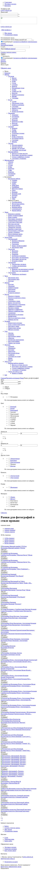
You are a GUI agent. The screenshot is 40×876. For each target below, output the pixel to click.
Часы (6, 276)
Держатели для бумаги (19, 274)
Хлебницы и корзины (19, 256)
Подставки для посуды (19, 259)
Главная (3, 378)
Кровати (14, 128)
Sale (5, 375)
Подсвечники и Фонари (15, 230)
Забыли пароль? (10, 48)
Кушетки (11, 172)
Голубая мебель (17, 202)
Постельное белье (13, 353)
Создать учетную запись (8, 52)
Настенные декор (17, 247)
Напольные (11, 289)
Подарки (7, 321)
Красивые (13, 460)
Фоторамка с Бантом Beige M (10, 783)
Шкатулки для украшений (20, 271)
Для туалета (12, 272)
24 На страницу (9, 540)
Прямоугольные (13, 287)
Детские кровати (17, 145)
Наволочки (11, 351)
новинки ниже (9, 528)
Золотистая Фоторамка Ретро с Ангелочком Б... (16, 707)
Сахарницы (12, 313)
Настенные (11, 291)
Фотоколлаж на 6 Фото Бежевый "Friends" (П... (16, 743)
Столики (14, 84)
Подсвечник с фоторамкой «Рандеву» (13, 766)
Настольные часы (13, 279)
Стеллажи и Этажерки (19, 158)
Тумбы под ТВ (16, 91)
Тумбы (14, 90)
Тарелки (10, 299)
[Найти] (18, 14)
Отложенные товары (11, 35)
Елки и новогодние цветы (16, 324)
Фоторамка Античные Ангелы (10, 654)
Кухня (10, 100)
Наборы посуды (13, 319)
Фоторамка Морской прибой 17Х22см (13, 548)
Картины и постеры (14, 225)
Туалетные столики (18, 133)
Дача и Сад (7, 361)
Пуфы (14, 81)
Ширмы (14, 142)
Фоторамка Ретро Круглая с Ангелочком (14, 618)
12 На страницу (9, 538)
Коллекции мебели (14, 178)
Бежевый (13, 406)
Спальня (11, 126)
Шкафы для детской (18, 148)
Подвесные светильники (16, 340)
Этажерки (15, 115)
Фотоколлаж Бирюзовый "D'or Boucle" (13, 597)
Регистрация (9, 45)
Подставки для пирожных (20, 257)
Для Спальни (14, 477)
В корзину (4, 551)
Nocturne (14, 195)
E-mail (3, 47)
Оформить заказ (6, 68)
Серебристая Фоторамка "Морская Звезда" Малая (16, 555)
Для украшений (13, 267)
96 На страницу (9, 543)
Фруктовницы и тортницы (16, 304)
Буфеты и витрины (18, 95)
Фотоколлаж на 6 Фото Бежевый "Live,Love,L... (16, 736)
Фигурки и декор (13, 326)
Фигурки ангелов (13, 224)
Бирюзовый (14, 410)
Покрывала (11, 348)
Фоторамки (14, 397)
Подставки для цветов (15, 219)
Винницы (15, 251)
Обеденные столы (17, 103)
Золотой (13, 412)
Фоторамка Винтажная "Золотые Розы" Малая (15, 590)
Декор (6, 212)
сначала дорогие (9, 532)
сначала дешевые (9, 530)
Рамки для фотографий (15, 215)
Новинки (7, 73)
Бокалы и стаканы (14, 296)
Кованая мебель (13, 152)
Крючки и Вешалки (18, 241)
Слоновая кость (17, 209)
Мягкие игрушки (13, 329)
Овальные (11, 286)
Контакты (7, 5)
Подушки (11, 350)
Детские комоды (17, 147)
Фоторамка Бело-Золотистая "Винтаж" (13, 722)
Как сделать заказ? (10, 850)
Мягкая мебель (9, 160)
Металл (12, 499)
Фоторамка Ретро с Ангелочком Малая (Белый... (16, 670)
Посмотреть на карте (11, 862)
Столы (14, 83)
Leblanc (14, 182)
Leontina (14, 180)
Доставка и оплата (10, 4)
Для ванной (12, 262)
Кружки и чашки (13, 308)
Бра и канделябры (14, 341)
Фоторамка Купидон (7, 647)
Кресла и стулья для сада (20, 153)
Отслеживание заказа (7, 39)
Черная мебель (16, 210)
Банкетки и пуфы (17, 121)
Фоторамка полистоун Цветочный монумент (15, 811)
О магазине (8, 2)
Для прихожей (12, 239)
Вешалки (15, 120)
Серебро (13, 419)
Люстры (10, 333)
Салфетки (11, 355)
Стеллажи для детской (19, 150)
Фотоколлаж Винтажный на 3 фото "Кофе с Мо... (16, 583)
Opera (14, 190)
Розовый (13, 418)
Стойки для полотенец (19, 266)
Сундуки (15, 118)
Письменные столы (18, 88)
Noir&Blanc (15, 187)
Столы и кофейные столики (21, 157)
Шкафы (14, 96)
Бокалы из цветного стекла (16, 298)
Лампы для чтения (14, 343)
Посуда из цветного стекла (16, 318)
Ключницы (15, 242)
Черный (12, 425)
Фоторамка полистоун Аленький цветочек (14, 797)
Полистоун (13, 502)
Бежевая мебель (17, 207)
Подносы (15, 252)
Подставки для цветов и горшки (22, 155)
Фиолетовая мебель (18, 204)
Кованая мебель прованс (16, 363)
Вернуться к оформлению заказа (11, 866)
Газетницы (15, 244)
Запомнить (6, 56)
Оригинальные (15, 462)
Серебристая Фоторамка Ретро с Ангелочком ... (16, 686)
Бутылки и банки (17, 261)
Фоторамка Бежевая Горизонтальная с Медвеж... (16, 714)
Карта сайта (8, 841)
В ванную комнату (14, 293)
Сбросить (4, 513)
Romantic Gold (16, 194)
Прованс (13, 464)
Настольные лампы (14, 336)
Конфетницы (12, 316)
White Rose (15, 185)
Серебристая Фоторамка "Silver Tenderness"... (15, 569)
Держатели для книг (14, 227)
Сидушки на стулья (14, 356)
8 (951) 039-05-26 (6, 10)
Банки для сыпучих (14, 303)
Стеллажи (15, 98)
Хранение (15, 254)
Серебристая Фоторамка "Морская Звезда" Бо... (16, 562)
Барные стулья (16, 108)
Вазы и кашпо (12, 217)
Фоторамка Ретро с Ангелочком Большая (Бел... (16, 679)
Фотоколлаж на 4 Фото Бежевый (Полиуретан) (16, 729)
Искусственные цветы (15, 234)
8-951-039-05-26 (28, 857)
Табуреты (15, 110)
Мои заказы (8, 33)
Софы (10, 170)
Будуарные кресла (17, 138)
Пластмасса (14, 501)
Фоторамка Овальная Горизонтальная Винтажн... (16, 633)
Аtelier (14, 183)
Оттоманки (15, 116)
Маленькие (13, 487)
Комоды (14, 86)
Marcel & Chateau (17, 188)
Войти (3, 45)
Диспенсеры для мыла (19, 264)
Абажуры (11, 338)
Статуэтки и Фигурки (15, 222)
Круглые (11, 281)
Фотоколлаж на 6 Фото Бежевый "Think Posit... (15, 750)
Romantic (15, 192)
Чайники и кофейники (15, 309)
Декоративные (15, 458)
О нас (6, 837)
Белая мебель (16, 205)
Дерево (12, 497)
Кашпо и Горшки (17, 373)
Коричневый (14, 414)
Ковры (10, 358)
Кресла (14, 78)
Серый (12, 421)
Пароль (3, 48)
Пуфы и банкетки (17, 136)
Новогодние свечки (14, 328)
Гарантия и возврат (10, 849)
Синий (12, 423)
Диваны (14, 79)
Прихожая (11, 113)
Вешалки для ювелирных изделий (23, 269)
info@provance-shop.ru (8, 858)
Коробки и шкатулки (14, 229)
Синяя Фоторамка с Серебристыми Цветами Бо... (16, 611)
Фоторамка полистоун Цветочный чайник (14, 804)
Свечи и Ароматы (14, 232)
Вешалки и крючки (14, 214)
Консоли (14, 93)
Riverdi (14, 197)
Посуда (6, 294)
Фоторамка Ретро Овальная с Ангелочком (14, 640)
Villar (13, 199)
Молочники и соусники (15, 314)
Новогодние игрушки (15, 323)
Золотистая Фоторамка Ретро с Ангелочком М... (16, 700)
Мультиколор (14, 416)
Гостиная (11, 76)
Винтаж (12, 466)
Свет (6, 331)
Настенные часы (13, 277)
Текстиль (7, 345)
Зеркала (6, 282)
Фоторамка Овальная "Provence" (11, 604)
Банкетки (11, 168)
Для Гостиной (14, 476)
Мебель (6, 74)
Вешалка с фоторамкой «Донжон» (11, 776)
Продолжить (5, 868)
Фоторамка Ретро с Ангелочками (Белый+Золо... (16, 661)
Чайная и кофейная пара (16, 311)
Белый (12, 408)
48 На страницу (9, 541)
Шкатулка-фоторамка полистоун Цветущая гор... (16, 790)
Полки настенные (17, 111)
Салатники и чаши (14, 301)
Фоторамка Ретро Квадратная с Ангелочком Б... (16, 625)
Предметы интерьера (14, 235)
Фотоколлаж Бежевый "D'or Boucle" (12, 576)
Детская (10, 143)
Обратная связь (9, 839)
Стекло (12, 506)
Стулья (14, 101)
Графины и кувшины (15, 306)
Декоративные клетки (15, 220)
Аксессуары (8, 237)
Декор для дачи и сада (15, 371)
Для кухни (11, 249)
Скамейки (15, 125)
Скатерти (11, 346)
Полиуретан (14, 504)
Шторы (10, 360)
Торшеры (11, 334)
